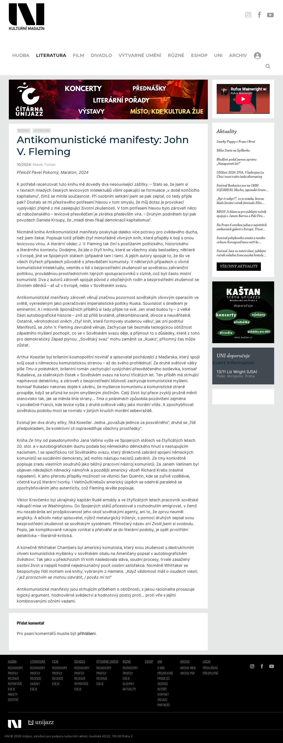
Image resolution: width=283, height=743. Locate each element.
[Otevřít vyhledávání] (268, 66)
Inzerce (162, 684)
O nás (161, 668)
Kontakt (163, 694)
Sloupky (128, 684)
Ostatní (13, 700)
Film (78, 55)
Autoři (162, 689)
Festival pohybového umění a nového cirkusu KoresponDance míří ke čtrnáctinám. (241, 240)
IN (248, 15)
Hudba (20, 55)
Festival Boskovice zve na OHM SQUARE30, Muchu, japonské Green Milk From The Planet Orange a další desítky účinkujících (241, 188)
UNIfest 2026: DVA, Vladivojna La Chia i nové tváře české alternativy (240, 175)
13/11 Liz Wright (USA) (237, 371)
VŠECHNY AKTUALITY (239, 267)
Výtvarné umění (140, 55)
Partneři (163, 705)
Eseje (11, 689)
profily (35, 673)
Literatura (51, 55)
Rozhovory (15, 668)
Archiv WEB (188, 668)
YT (270, 15)
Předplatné (165, 673)
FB (259, 15)
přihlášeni (87, 633)
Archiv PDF (187, 673)
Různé (176, 55)
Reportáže (15, 684)
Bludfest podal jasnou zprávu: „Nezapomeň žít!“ (237, 162)
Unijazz (162, 700)
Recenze (23, 130)
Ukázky (35, 684)
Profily (13, 673)
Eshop (199, 55)
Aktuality (227, 132)
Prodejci (163, 679)
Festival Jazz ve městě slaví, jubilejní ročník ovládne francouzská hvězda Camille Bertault (241, 253)
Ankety (12, 694)
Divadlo (101, 55)
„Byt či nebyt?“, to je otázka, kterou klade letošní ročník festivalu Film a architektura (240, 201)
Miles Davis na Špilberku (233, 150)
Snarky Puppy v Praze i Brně (236, 142)
